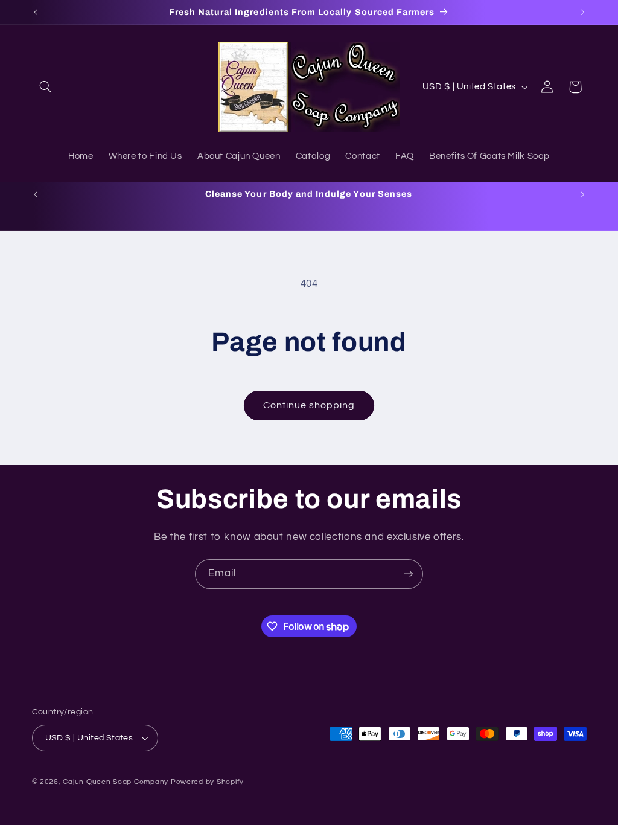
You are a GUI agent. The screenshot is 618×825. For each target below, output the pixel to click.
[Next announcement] (582, 12)
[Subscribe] (408, 574)
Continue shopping (309, 405)
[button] (46, 87)
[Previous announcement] (35, 12)
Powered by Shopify (207, 781)
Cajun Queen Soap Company (115, 781)
